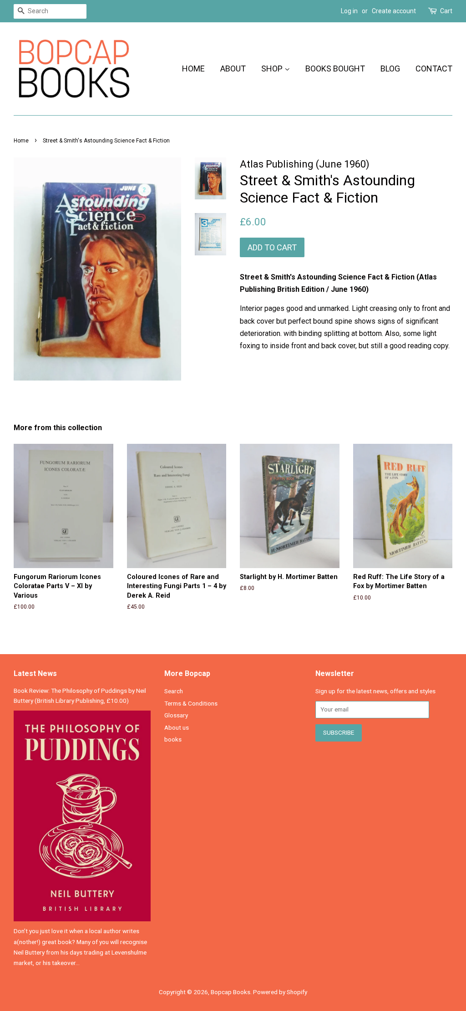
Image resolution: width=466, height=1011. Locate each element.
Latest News (35, 673)
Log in (349, 11)
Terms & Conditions (191, 703)
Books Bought (335, 68)
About (233, 68)
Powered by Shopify (280, 992)
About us (176, 727)
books (173, 739)
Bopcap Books (230, 992)
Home (193, 68)
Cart (446, 11)
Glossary (176, 715)
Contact (433, 68)
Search (173, 691)
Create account (394, 11)
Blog (390, 68)
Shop (272, 68)
